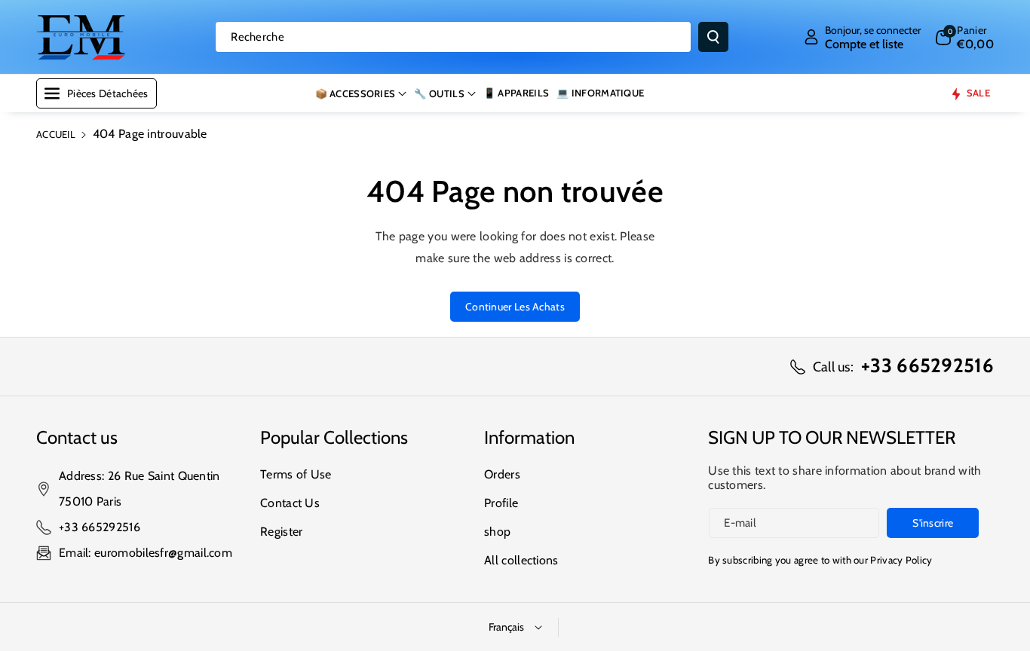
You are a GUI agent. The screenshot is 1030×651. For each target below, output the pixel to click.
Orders (502, 474)
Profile (501, 503)
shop (497, 531)
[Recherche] (713, 37)
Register (281, 531)
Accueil (55, 134)
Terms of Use (296, 474)
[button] (965, 37)
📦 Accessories (355, 93)
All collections (521, 560)
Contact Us (290, 503)
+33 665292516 (99, 527)
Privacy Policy (901, 560)
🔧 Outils (439, 93)
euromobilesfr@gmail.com (163, 553)
